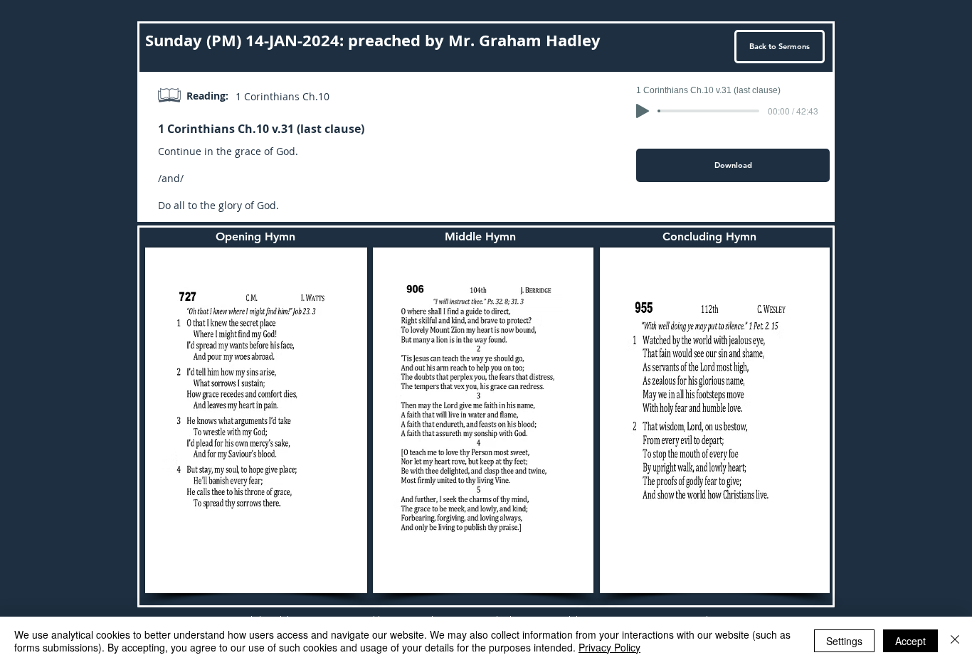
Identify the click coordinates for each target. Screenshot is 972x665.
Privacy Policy (609, 647)
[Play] (642, 111)
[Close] (954, 641)
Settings (844, 641)
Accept (910, 641)
